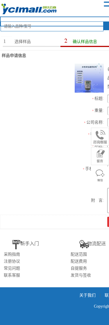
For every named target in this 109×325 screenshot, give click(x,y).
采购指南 (12, 254)
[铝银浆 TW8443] (89, 77)
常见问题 (12, 268)
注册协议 (12, 261)
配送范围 (79, 254)
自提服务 (79, 268)
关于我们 (87, 295)
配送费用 (79, 261)
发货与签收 (81, 275)
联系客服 (12, 275)
